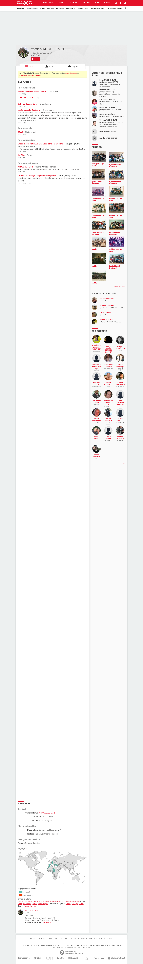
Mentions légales (58, 947)
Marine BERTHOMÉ (96, 419)
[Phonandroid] (116, 958)
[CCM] (37, 958)
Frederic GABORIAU (120, 383)
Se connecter (32, 8)
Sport (61, 3)
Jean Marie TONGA (96, 401)
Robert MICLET (96, 438)
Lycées (42, 8)
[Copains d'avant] (73, 958)
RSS (75, 945)
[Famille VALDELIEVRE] (94, 138)
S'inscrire (20, 8)
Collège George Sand (27, 104)
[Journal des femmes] (24, 958)
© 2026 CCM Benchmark (82, 947)
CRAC (20, 132)
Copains (75, 66)
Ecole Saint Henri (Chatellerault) (32, 92)
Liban (20, 904)
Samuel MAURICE (107, 298)
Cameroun (45, 902)
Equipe (36, 945)
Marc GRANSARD (106, 320)
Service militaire (97, 8)
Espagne (60, 902)
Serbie (68, 904)
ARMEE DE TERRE (26, 167)
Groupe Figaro (68, 947)
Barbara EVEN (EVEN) (120, 347)
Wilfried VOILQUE (120, 438)
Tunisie (26, 906)
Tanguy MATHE (108, 438)
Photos (52, 66)
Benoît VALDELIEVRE (107, 80)
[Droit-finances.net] (61, 958)
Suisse (81, 904)
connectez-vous (71, 73)
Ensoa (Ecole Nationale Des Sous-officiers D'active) (41, 144)
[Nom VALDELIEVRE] (94, 131)
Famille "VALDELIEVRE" (108, 138)
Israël (72, 902)
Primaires (60, 8)
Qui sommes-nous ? (27, 945)
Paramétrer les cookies (108, 945)
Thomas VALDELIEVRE (108, 120)
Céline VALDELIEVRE (107, 99)
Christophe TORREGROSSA (96, 366)
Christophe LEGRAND (108, 365)
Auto (97, 3)
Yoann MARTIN (96, 456)
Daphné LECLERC (96, 383)
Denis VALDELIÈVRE (107, 114)
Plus (106, 3)
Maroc (35, 904)
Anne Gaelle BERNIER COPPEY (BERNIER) (108, 350)
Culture (73, 3)
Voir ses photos (119, 286)
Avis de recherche (115, 8)
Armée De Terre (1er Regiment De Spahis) (37, 176)
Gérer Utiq (119, 945)
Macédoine (27, 904)
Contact (60, 945)
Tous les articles (68, 945)
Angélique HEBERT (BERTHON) (96, 347)
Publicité (53, 945)
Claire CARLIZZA (120, 365)
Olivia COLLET (120, 419)
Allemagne (28, 902)
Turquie (33, 906)
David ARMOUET (108, 383)
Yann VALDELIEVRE (32, 910)
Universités (70, 8)
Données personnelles (93, 945)
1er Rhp (21, 155)
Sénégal (75, 904)
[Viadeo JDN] (86, 958)
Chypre (53, 902)
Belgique (37, 902)
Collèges (50, 8)
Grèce (67, 902)
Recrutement (81, 945)
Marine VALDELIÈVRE (107, 90)
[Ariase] (98, 958)
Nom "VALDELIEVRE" (107, 132)
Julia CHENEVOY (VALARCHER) (120, 403)
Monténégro (43, 904)
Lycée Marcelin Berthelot (29, 110)
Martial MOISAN (108, 419)
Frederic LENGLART (107, 305)
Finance (86, 3)
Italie (77, 902)
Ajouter (36, 59)
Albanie (20, 902)
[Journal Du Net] (49, 958)
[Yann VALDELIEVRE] (23, 52)
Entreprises (82, 8)
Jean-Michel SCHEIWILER (108, 402)
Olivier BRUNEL (106, 313)
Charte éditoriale (45, 945)
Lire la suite (46, 922)
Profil (31, 66)
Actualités (48, 3)
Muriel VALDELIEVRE (107, 108)
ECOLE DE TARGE (25, 98)
